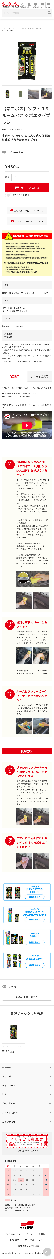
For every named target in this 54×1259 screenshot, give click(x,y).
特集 (4, 1094)
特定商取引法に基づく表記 (28, 1245)
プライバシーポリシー (34, 1240)
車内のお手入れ (35, 28)
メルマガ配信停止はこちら (27, 1151)
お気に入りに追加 (20, 195)
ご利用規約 (14, 1240)
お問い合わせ (8, 1121)
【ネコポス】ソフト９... (12, 1046)
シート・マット (9, 30)
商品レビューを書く (27, 996)
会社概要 (42, 1234)
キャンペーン (8, 1085)
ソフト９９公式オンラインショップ (15, 28)
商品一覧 (6, 1067)
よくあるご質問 (10, 1112)
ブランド (6, 1076)
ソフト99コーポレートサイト (17, 1234)
